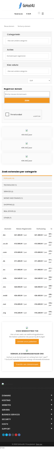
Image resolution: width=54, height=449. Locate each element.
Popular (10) (9, 178)
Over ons (39, 444)
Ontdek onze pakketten (27, 341)
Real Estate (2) (10, 211)
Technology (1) (10, 185)
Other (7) (7, 218)
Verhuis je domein (24, 26)
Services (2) (8, 191)
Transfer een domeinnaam (27, 364)
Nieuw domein (9, 26)
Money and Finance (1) (13, 198)
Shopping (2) (9, 204)
